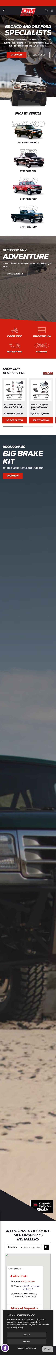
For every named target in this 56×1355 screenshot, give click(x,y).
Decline (26, 1341)
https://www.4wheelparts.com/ (31, 1287)
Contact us (39, 62)
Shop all (48, 373)
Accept (27, 1334)
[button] (4, 10)
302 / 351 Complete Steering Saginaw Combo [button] (39, 407)
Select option (14, 420)
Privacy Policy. (17, 1327)
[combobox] (32, 1247)
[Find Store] (46, 1247)
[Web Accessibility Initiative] (5, 1348)
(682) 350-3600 (28, 1281)
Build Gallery (15, 273)
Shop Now (16, 62)
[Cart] (52, 10)
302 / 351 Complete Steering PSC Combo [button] (14, 406)
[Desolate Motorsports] (28, 12)
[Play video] (42, 1206)
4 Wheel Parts (18, 1276)
